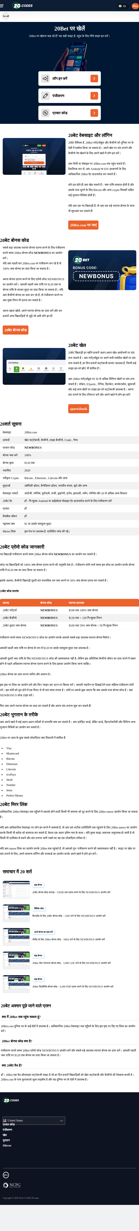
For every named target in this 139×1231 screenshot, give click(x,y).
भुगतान (6, 1145)
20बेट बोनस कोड (16, 330)
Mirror (7, 1150)
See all (6, 16)
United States (17, 1126)
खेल (5, 1140)
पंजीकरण (7, 1135)
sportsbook (80, 414)
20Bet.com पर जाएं (85, 225)
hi (124, 6)
